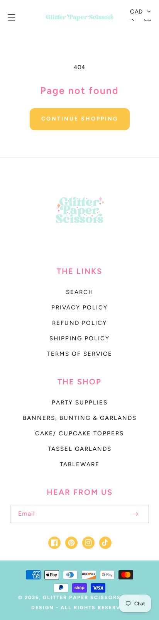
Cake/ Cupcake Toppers (79, 433)
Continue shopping (79, 119)
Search (79, 292)
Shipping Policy (79, 338)
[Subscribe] (135, 514)
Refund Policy (79, 322)
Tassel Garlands (80, 448)
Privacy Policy (79, 307)
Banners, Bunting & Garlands (80, 417)
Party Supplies (80, 402)
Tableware (80, 464)
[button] (11, 17)
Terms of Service (79, 353)
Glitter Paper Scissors (82, 597)
